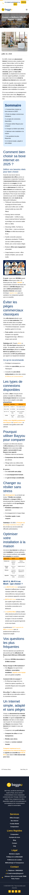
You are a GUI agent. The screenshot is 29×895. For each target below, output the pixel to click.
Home (3, 22)
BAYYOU (10, 22)
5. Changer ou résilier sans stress (14, 128)
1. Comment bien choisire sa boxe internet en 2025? (13, 110)
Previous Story (7, 769)
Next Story (23, 769)
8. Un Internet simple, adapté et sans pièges (14, 142)
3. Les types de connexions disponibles (12, 120)
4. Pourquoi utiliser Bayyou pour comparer (14, 125)
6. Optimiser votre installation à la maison (14, 132)
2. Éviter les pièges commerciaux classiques (14, 115)
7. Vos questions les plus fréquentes (12, 137)
